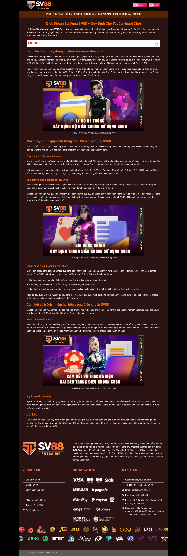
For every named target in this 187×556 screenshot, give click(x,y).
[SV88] (39, 5)
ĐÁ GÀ (69, 14)
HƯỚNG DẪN (90, 14)
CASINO (78, 14)
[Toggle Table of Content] (155, 43)
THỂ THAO (58, 14)
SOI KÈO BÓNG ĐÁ (122, 14)
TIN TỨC (137, 14)
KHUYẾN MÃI (104, 14)
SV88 (48, 14)
